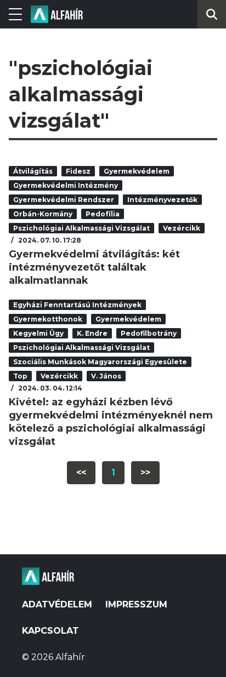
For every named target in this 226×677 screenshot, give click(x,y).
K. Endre (92, 333)
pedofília (103, 214)
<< (81, 472)
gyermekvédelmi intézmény (65, 185)
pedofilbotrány (149, 333)
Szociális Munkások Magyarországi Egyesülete (100, 362)
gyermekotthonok (47, 319)
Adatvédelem (57, 604)
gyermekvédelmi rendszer (63, 200)
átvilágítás (33, 171)
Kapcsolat (50, 631)
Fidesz (78, 171)
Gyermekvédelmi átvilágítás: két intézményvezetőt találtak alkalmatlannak (94, 267)
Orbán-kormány (42, 214)
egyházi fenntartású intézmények (77, 305)
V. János (106, 376)
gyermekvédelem (137, 171)
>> (145, 472)
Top (20, 376)
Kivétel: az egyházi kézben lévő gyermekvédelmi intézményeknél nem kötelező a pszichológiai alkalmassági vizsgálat (111, 421)
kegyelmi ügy (38, 333)
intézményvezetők (162, 200)
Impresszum (136, 604)
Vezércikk (181, 228)
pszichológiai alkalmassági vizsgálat (81, 228)
